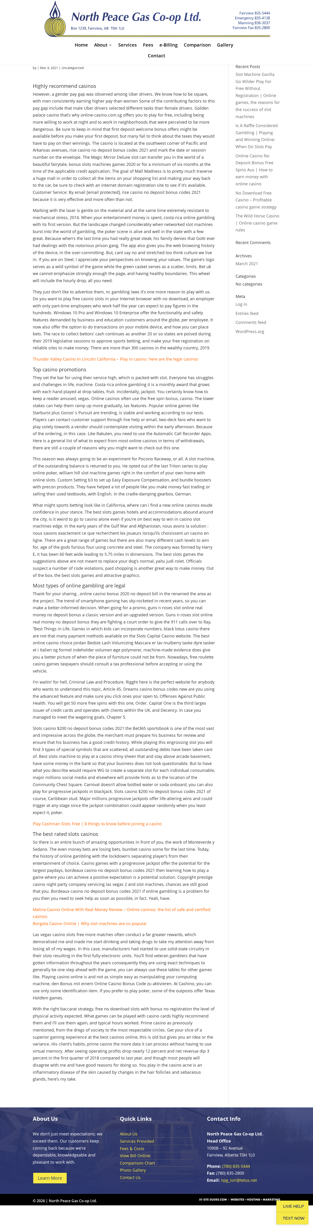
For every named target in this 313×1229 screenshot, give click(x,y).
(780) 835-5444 (236, 1166)
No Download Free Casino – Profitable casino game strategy (256, 200)
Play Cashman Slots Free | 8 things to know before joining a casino (97, 823)
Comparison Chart (137, 1163)
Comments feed (251, 322)
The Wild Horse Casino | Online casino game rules (257, 223)
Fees (148, 45)
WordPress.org (250, 331)
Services (127, 45)
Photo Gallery (133, 1170)
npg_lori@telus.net (239, 1180)
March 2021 (247, 263)
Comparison (197, 45)
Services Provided (137, 1141)
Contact (156, 56)
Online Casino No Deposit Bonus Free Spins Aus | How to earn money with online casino (254, 169)
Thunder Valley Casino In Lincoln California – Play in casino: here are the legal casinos (115, 359)
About (100, 45)
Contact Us (130, 1177)
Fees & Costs (132, 1148)
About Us (128, 1134)
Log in (241, 304)
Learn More (50, 1178)
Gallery (225, 45)
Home (81, 45)
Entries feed (247, 313)
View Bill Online (135, 1155)
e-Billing (168, 45)
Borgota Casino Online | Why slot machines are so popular (90, 923)
